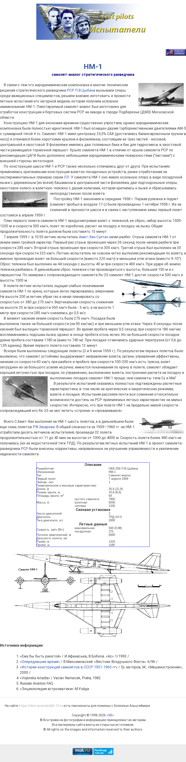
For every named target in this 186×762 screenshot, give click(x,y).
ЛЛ (66, 177)
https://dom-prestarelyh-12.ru (41, 705)
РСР (70, 90)
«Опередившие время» (40, 662)
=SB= (110, 715)
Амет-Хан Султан (93, 237)
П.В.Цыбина (85, 90)
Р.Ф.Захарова (44, 427)
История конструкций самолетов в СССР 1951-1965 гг (69, 667)
